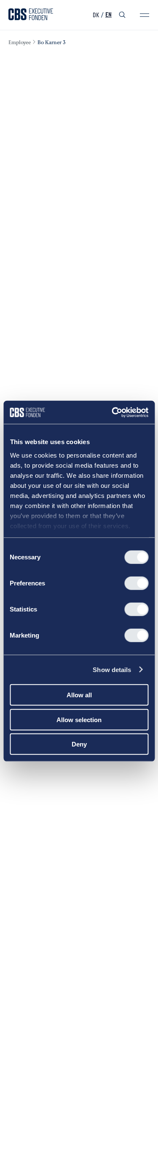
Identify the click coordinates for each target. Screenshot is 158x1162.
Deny (79, 744)
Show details (112, 669)
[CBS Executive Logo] (30, 15)
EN (108, 15)
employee (19, 42)
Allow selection (79, 719)
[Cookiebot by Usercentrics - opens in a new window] (112, 412)
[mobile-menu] (144, 15)
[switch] (136, 583)
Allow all (79, 695)
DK (96, 15)
